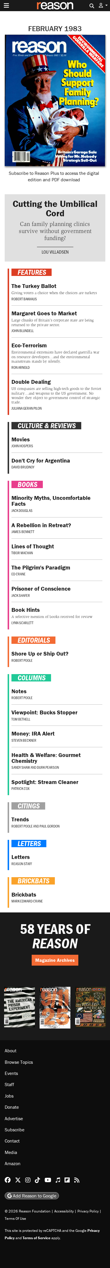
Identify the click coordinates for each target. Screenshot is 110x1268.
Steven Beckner (23, 740)
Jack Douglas (22, 510)
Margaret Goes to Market (44, 313)
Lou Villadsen (55, 252)
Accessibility (64, 1211)
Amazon (13, 1163)
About (10, 1050)
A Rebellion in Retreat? (41, 525)
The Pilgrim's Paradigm (40, 567)
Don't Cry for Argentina (40, 460)
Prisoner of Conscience (41, 588)
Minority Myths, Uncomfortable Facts (51, 500)
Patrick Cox (20, 788)
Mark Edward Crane (27, 901)
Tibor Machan (22, 552)
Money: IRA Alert (33, 733)
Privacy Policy (88, 1211)
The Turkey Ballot (33, 285)
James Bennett (22, 531)
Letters (20, 856)
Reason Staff (21, 863)
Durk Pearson (48, 767)
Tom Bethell (20, 719)
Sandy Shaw (20, 767)
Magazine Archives (55, 960)
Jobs (9, 1096)
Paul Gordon (50, 826)
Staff (9, 1084)
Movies (20, 439)
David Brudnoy (22, 467)
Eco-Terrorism (29, 345)
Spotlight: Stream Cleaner (44, 781)
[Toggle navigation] (6, 5)
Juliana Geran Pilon (26, 408)
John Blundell (22, 330)
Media (11, 1152)
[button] (103, 5)
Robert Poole (22, 660)
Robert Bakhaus (24, 299)
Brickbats (23, 894)
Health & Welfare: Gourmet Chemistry (46, 757)
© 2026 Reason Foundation (27, 1211)
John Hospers (22, 445)
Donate (12, 1107)
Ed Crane (18, 574)
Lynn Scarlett (22, 622)
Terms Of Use (15, 1218)
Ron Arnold (20, 367)
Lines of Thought (32, 546)
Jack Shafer (20, 595)
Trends (20, 819)
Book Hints (25, 609)
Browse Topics (19, 1062)
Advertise (14, 1118)
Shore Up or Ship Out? (39, 653)
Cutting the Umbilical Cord (55, 208)
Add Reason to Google (34, 1196)
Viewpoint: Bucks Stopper (44, 712)
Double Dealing (31, 381)
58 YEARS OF (55, 936)
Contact (12, 1141)
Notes (18, 691)
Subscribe (14, 1130)
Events (11, 1073)
